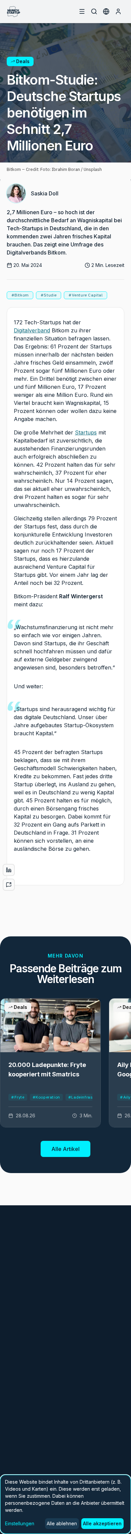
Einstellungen (19, 1523)
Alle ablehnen (62, 1523)
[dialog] (65, 1504)
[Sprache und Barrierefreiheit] (106, 11)
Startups (86, 432)
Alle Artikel (65, 1149)
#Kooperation (46, 1097)
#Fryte (18, 1097)
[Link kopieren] (9, 885)
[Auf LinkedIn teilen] (9, 870)
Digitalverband (32, 330)
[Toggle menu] (82, 11)
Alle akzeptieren (102, 1523)
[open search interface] (94, 11)
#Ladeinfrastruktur (87, 1097)
